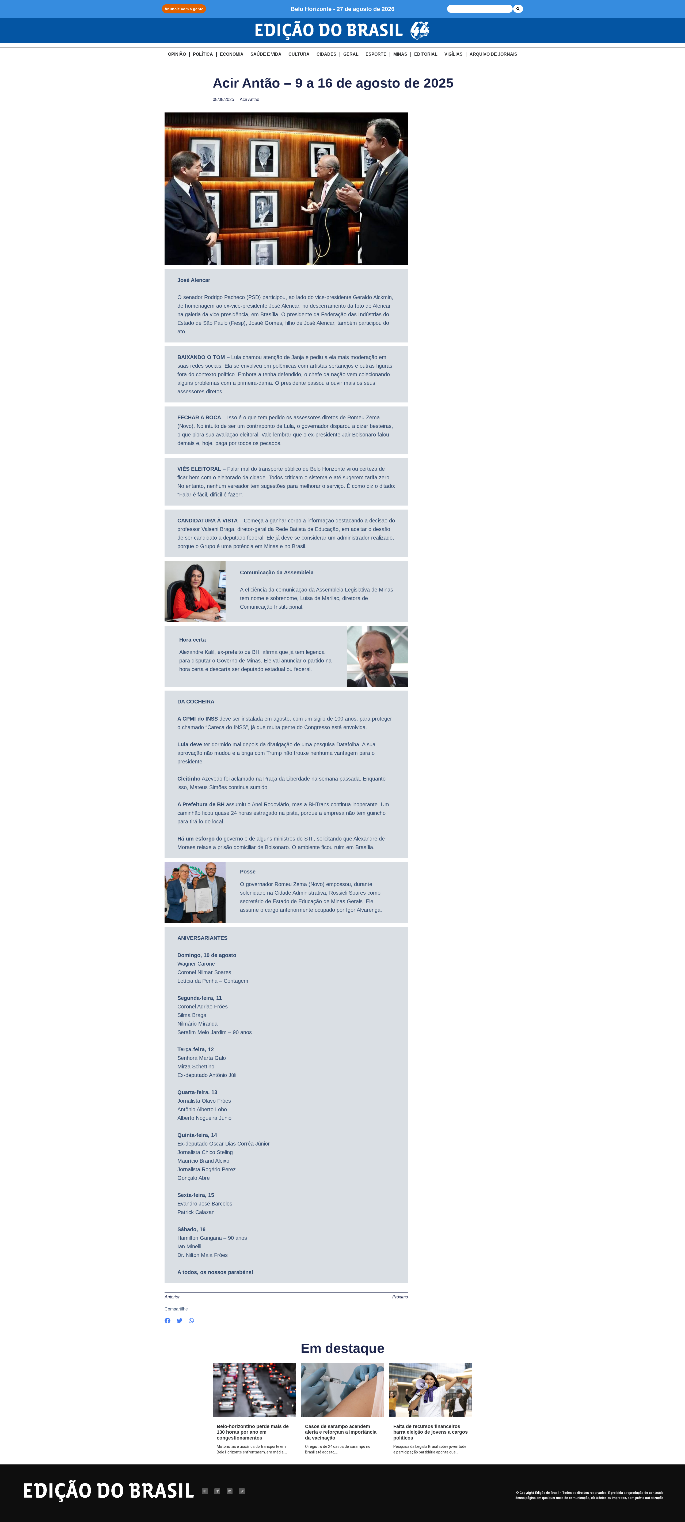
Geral (351, 54)
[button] (168, 1321)
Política (203, 54)
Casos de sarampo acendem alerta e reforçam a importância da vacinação (340, 1432)
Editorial (425, 54)
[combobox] (480, 9)
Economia (231, 54)
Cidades (326, 54)
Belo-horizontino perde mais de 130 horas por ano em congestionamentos (253, 1432)
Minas (400, 54)
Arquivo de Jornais (493, 54)
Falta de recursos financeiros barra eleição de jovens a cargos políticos (430, 1432)
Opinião (177, 54)
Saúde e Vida (265, 54)
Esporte (376, 54)
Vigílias (453, 54)
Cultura (299, 54)
